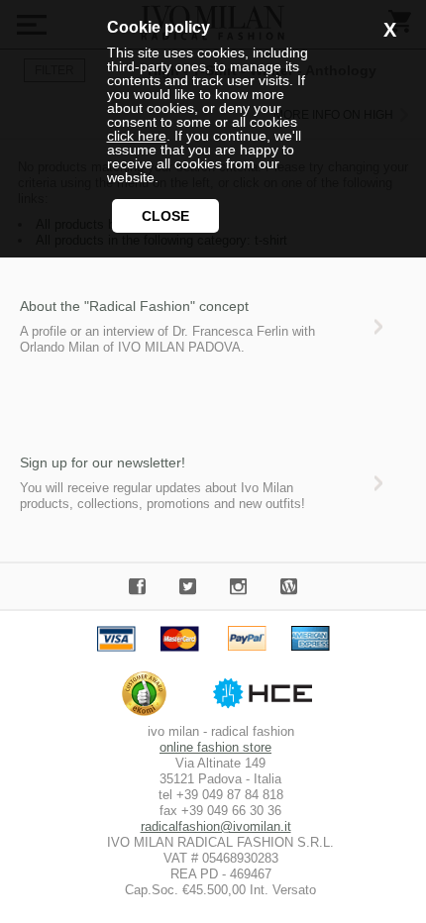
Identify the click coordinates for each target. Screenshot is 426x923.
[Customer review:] (149, 715)
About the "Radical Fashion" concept (134, 306)
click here (136, 136)
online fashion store (215, 747)
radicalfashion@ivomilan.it (216, 826)
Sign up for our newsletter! (102, 462)
